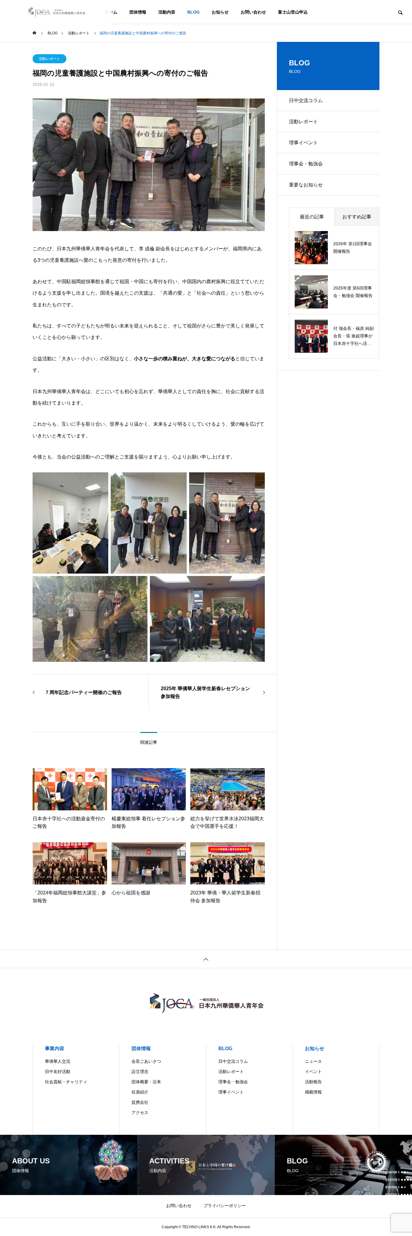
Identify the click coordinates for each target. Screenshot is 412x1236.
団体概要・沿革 (146, 1081)
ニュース (313, 1061)
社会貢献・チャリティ (66, 1081)
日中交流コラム (306, 100)
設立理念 (140, 1071)
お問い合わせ (253, 12)
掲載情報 (313, 1092)
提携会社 (140, 1102)
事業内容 (54, 1048)
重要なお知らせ (306, 184)
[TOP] (206, 959)
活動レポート (49, 59)
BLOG (193, 12)
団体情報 (137, 12)
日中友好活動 (57, 1071)
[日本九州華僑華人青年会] (56, 12)
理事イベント (303, 142)
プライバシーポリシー (225, 1205)
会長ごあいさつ (146, 1061)
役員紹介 (140, 1092)
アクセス (140, 1112)
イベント (313, 1071)
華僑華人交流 (57, 1061)
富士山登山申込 (293, 12)
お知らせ (220, 12)
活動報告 (313, 1081)
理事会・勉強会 (306, 163)
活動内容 (166, 12)
